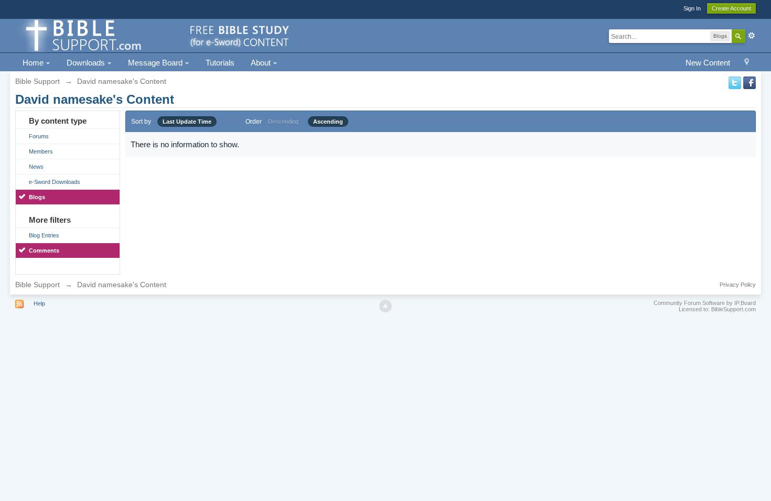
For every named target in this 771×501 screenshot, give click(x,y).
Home (34, 62)
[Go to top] (385, 306)
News (36, 167)
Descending (283, 121)
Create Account (731, 8)
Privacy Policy (738, 284)
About (262, 62)
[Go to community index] (155, 34)
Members (41, 151)
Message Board (156, 62)
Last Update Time (187, 121)
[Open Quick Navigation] (746, 63)
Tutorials (220, 62)
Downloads (87, 62)
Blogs (37, 197)
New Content (708, 62)
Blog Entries (44, 235)
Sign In (692, 8)
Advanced (751, 35)
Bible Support (37, 284)
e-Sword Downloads (54, 182)
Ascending (328, 121)
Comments (44, 250)
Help (39, 303)
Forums (39, 136)
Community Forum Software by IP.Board (705, 303)
